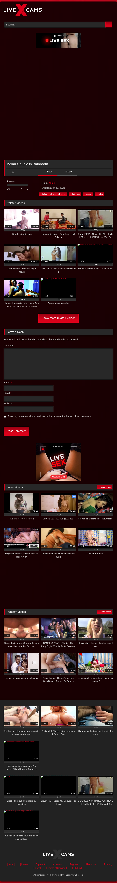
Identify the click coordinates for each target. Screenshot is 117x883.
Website (8, 403)
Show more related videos (58, 318)
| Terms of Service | (56, 868)
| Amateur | (57, 864)
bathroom (76, 194)
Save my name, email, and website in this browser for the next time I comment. (50, 416)
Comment (9, 345)
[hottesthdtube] (58, 10)
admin (52, 183)
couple (89, 194)
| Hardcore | (91, 864)
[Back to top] (108, 874)
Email (7, 393)
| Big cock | (40, 864)
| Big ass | (74, 864)
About (48, 171)
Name (8, 382)
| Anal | (11, 864)
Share (68, 171)
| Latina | (24, 864)
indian (100, 194)
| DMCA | (77, 868)
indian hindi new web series (54, 194)
